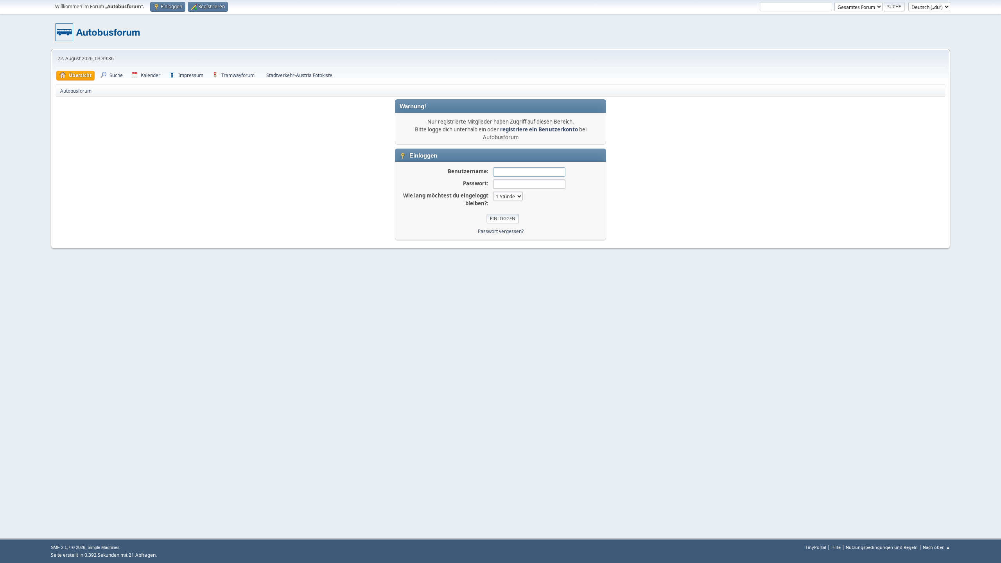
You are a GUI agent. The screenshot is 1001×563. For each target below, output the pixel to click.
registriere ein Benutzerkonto (539, 129)
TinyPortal (815, 547)
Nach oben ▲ (936, 547)
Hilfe (836, 547)
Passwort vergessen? (501, 231)
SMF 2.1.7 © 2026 (68, 547)
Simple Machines (104, 547)
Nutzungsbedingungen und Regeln (882, 547)
